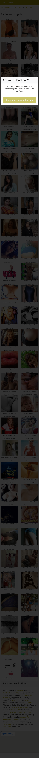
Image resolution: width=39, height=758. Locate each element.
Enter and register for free (19, 100)
